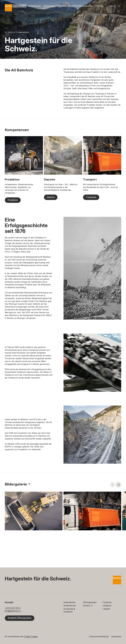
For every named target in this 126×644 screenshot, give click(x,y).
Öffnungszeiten (90, 602)
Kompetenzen (35, 6)
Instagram (107, 605)
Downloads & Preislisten (55, 6)
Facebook (107, 602)
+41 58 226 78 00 (12, 608)
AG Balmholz (10, 32)
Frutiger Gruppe (31, 636)
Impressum (116, 636)
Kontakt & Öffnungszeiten (80, 6)
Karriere (100, 6)
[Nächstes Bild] (118, 484)
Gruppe (111, 6)
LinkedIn (106, 609)
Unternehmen (19, 6)
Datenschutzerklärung (98, 636)
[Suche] (119, 6)
